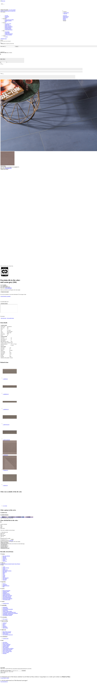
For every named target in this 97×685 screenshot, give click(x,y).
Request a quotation (6, 296)
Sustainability (7, 32)
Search (17, 46)
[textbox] (5, 41)
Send (12, 539)
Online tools (7, 24)
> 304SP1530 (5, 485)
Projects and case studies (9, 19)
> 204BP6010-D (6, 394)
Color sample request (8, 29)
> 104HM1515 (5, 470)
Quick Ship (7, 16)
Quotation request (8, 28)
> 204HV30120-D (6, 424)
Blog (6, 21)
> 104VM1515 (5, 455)
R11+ (4, 59)
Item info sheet (3, 318)
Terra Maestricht (8, 168)
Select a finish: (3, 535)
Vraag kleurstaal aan (4, 681)
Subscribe (23, 670)
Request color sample (4, 9)
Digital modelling (8, 27)
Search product (66, 12)
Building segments (8, 20)
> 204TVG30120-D (6, 439)
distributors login (3, 38)
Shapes (6, 17)
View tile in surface (4, 303)
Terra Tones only (5, 532)
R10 (1, 59)
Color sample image (10, 318)
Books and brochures (8, 26)
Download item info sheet (5, 548)
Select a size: (2, 533)
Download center (8, 23)
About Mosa (7, 31)
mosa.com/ (11, 540)
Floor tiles (65, 13)
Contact (6, 36)
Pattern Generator (8, 25)
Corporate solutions (8, 34)
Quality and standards (9, 33)
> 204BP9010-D (6, 409)
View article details (4, 544)
